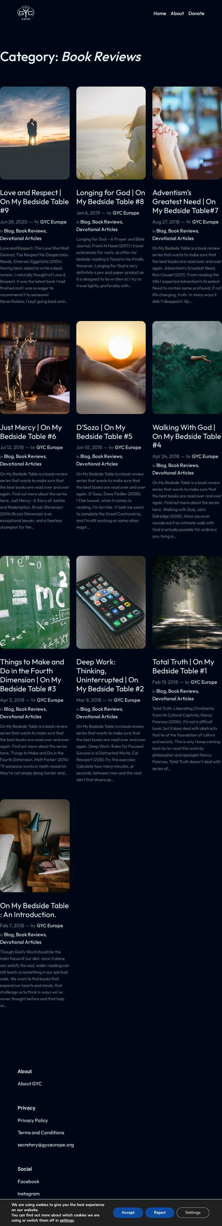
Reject (160, 1212)
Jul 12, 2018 (12, 447)
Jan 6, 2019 (88, 213)
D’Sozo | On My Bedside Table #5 (104, 432)
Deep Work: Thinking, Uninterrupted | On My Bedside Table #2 (110, 675)
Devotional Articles (20, 238)
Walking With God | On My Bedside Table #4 (186, 436)
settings (67, 1220)
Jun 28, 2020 (13, 222)
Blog (9, 231)
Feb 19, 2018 (165, 682)
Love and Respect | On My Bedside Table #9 (34, 201)
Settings (193, 1212)
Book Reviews (31, 231)
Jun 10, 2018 (89, 447)
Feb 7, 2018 (12, 925)
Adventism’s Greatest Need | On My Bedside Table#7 (185, 201)
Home (159, 13)
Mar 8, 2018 (88, 700)
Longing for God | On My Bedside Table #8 (110, 197)
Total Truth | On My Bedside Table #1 (183, 666)
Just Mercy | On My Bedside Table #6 (31, 432)
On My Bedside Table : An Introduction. (34, 910)
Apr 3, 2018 (12, 700)
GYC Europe (53, 222)
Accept (128, 1212)
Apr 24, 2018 (165, 456)
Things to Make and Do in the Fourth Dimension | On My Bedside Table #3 (32, 675)
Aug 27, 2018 (166, 222)
